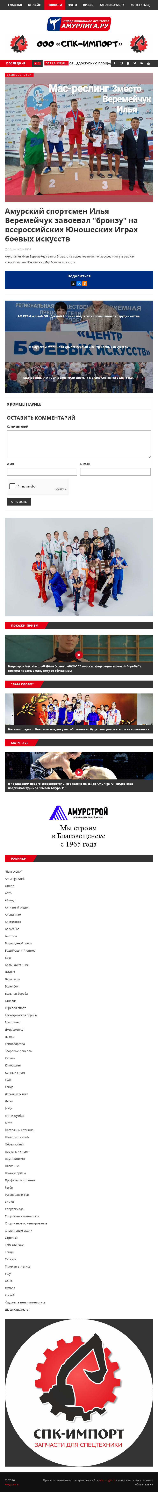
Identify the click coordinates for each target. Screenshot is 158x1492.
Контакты (138, 5)
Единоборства (19, 75)
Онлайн (34, 5)
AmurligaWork (112, 5)
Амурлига (12, 1484)
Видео (88, 5)
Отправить (19, 501)
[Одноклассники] (84, 283)
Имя (10, 464)
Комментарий (17, 426)
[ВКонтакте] (79, 283)
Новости (55, 5)
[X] (73, 283)
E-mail (85, 464)
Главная (15, 5)
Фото (72, 5)
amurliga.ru (107, 1480)
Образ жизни (57, 63)
